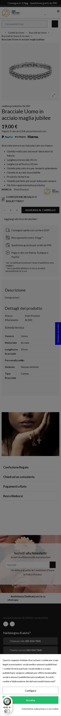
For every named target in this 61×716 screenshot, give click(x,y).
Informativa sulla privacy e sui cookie (40, 708)
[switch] (7, 711)
